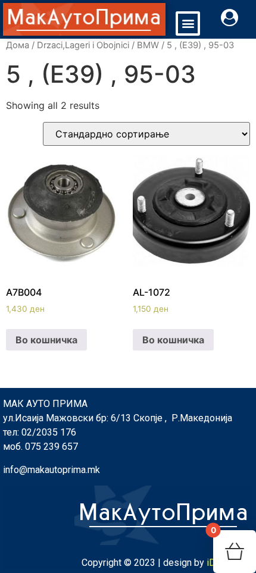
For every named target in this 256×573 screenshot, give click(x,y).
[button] (188, 23)
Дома (17, 45)
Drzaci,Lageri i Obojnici (83, 45)
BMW (148, 45)
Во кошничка (46, 340)
